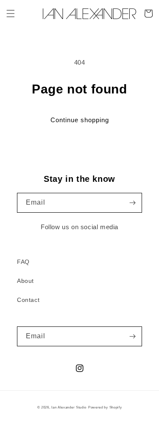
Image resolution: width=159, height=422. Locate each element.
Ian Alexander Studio (68, 407)
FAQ (23, 261)
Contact (28, 299)
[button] (10, 13)
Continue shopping (79, 119)
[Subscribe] (132, 203)
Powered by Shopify (105, 407)
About (25, 280)
